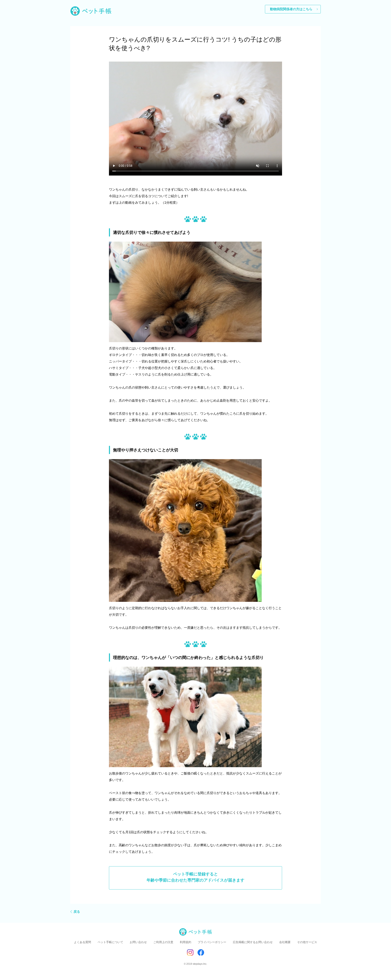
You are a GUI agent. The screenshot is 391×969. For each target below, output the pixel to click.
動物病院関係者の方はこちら (291, 9)
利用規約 (185, 942)
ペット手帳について (110, 942)
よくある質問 (82, 942)
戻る (77, 911)
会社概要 (285, 942)
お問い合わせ (138, 942)
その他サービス (307, 942)
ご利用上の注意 (163, 942)
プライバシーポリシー (212, 942)
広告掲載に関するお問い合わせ (253, 942)
